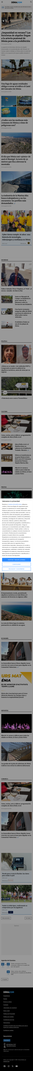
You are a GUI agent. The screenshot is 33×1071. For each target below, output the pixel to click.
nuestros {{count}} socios (15, 504)
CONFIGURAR (16, 564)
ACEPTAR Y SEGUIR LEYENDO (16, 559)
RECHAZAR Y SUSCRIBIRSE (16, 569)
